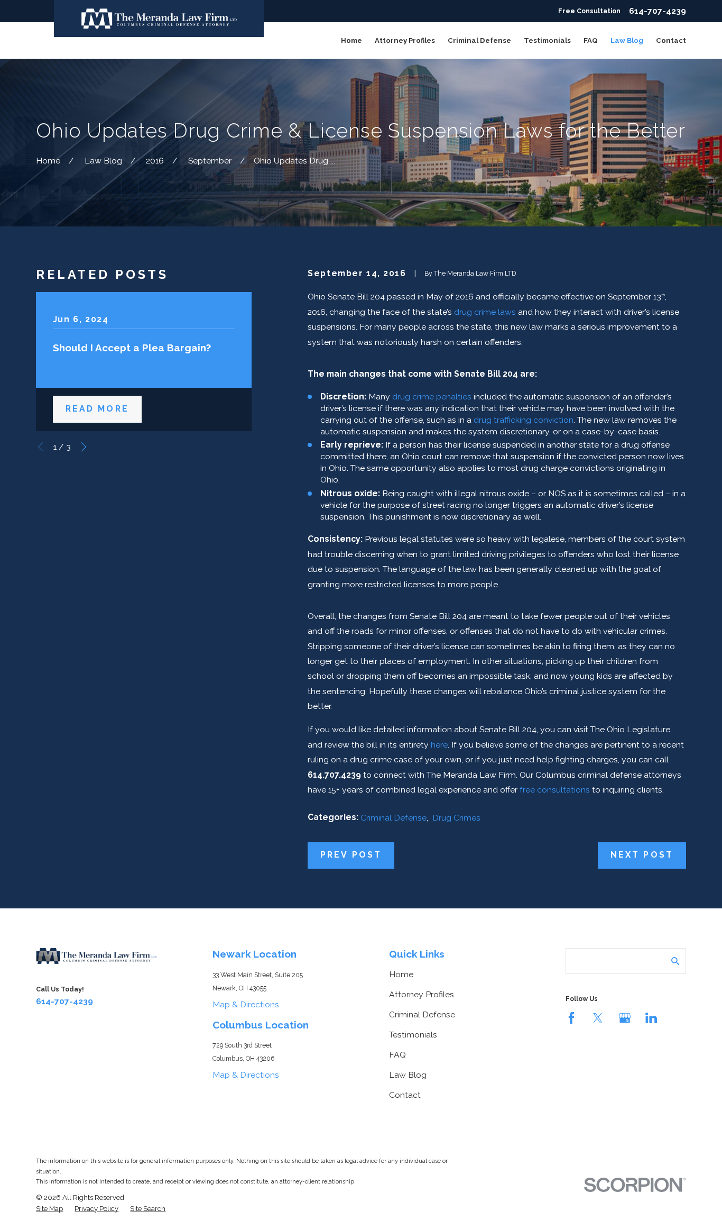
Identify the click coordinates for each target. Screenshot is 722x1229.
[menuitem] (49, 1209)
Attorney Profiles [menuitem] (405, 40)
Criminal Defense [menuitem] (479, 40)
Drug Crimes (456, 818)
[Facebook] (571, 1018)
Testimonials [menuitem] (547, 40)
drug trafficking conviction (523, 420)
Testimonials (413, 1035)
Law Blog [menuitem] (626, 40)
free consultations (555, 790)
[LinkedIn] (651, 1018)
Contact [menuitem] (671, 40)
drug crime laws (485, 312)
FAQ (397, 1055)
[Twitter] (598, 1018)
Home (401, 974)
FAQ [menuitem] (591, 40)
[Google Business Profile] (625, 1018)
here (439, 745)
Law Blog (408, 1075)
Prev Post (351, 855)
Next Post (641, 855)
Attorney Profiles (421, 994)
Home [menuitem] (351, 40)
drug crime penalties (431, 397)
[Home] (159, 18)
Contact (405, 1095)
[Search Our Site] (675, 961)
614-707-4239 (657, 11)
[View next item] (83, 446)
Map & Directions (245, 1004)
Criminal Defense (393, 818)
